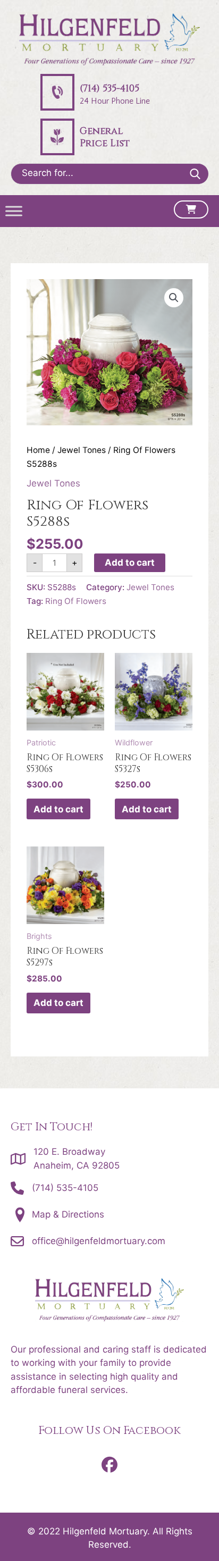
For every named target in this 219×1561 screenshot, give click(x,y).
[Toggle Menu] (13, 211)
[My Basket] (191, 209)
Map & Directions (68, 1214)
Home (38, 450)
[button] (173, 297)
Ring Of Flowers (75, 601)
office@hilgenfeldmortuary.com (98, 1241)
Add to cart (130, 562)
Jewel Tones (81, 450)
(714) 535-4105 (65, 1187)
